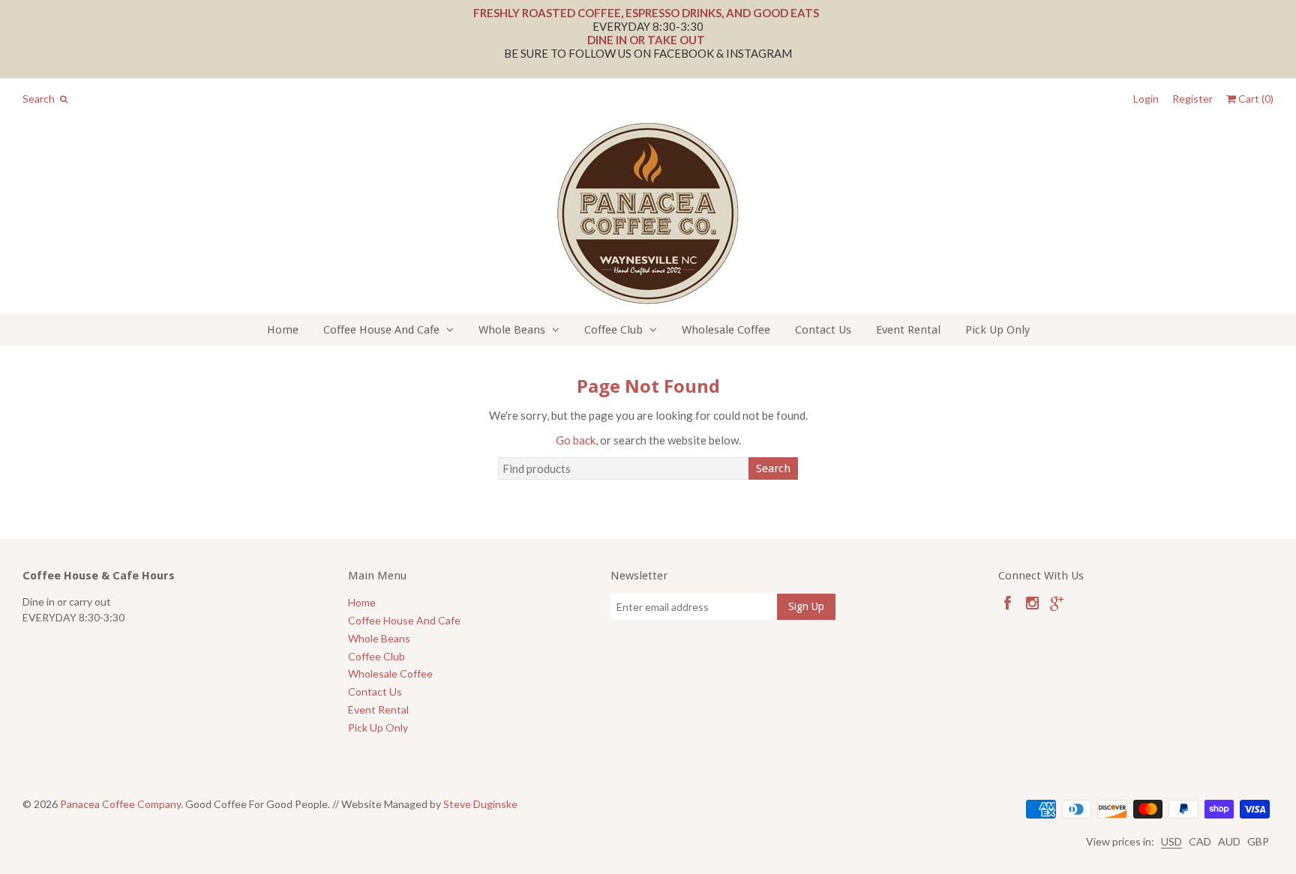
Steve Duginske (480, 804)
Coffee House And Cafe (381, 330)
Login (1146, 99)
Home (282, 330)
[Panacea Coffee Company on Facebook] (1007, 603)
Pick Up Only (997, 330)
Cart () (1255, 99)
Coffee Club (613, 330)
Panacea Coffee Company (120, 804)
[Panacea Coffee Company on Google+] (1057, 603)
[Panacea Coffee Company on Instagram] (1032, 603)
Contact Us (823, 330)
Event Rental (908, 330)
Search (773, 468)
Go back (576, 440)
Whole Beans (511, 330)
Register (1192, 99)
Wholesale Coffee (726, 330)
